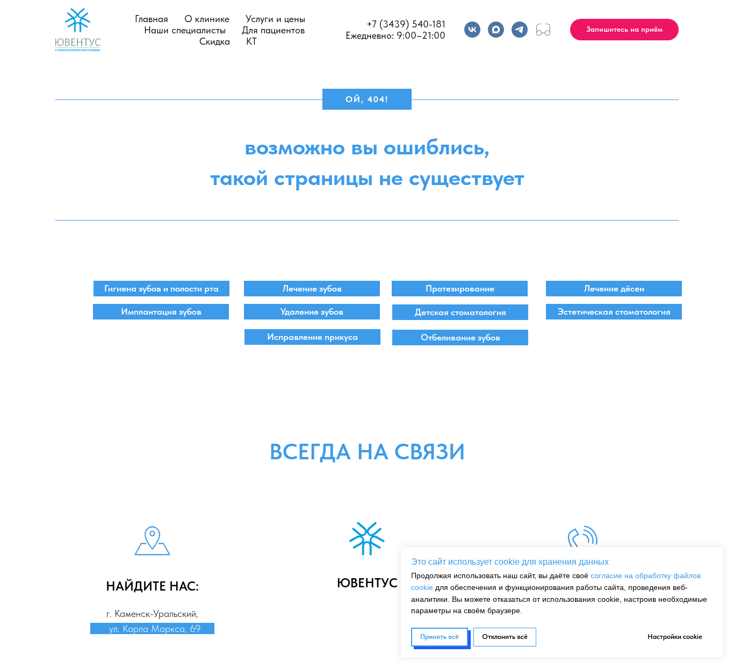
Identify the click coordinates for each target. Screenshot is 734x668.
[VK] (472, 30)
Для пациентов (273, 29)
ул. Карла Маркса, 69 (152, 628)
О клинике (206, 18)
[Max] (496, 30)
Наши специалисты (185, 29)
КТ (251, 41)
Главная (151, 18)
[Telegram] (520, 30)
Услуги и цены (275, 18)
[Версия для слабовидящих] (543, 30)
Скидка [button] (214, 41)
